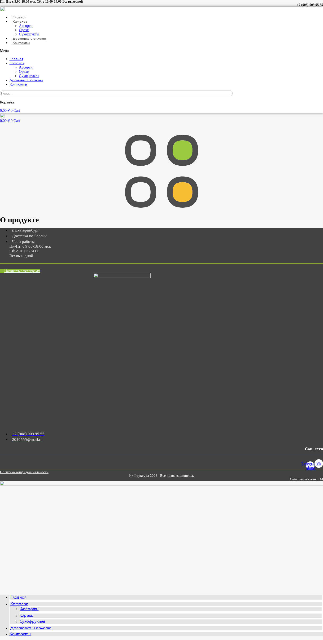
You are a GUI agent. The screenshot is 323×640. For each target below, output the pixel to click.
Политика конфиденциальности (24, 472)
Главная (19, 17)
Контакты (21, 43)
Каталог (20, 21)
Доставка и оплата (29, 38)
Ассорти (26, 26)
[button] (161, 51)
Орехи (24, 30)
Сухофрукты (29, 34)
